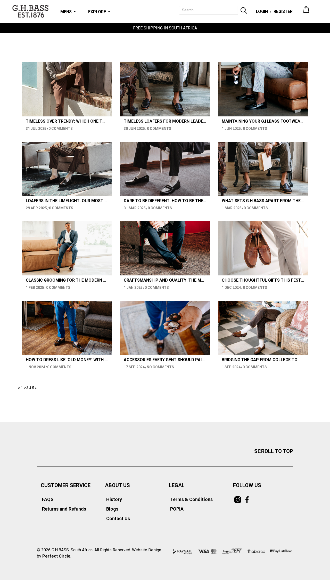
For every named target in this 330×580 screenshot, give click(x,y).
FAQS (48, 499)
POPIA (177, 509)
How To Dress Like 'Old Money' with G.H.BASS (67, 359)
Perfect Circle (56, 556)
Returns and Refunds (64, 509)
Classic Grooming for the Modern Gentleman (67, 280)
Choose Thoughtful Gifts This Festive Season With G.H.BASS (263, 280)
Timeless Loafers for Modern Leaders (165, 121)
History (114, 499)
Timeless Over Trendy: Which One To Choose (67, 121)
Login (262, 11)
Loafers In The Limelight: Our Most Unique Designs (67, 200)
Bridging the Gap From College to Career (263, 359)
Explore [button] (97, 11)
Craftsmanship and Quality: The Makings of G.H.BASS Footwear (165, 280)
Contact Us (118, 518)
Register (283, 11)
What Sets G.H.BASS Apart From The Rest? (263, 200)
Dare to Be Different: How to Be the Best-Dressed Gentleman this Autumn (165, 200)
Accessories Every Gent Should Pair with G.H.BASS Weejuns (165, 359)
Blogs (112, 509)
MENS (66, 11)
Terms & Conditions (191, 499)
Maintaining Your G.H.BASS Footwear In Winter (263, 121)
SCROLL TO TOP (273, 451)
